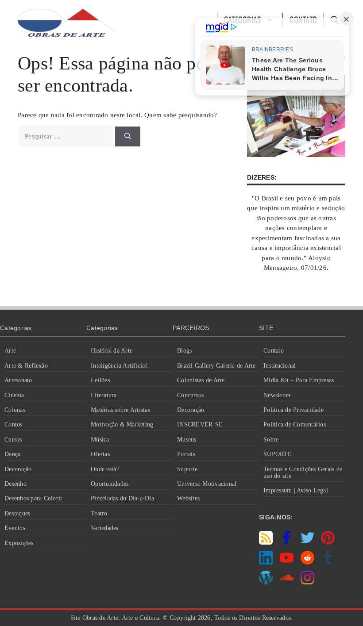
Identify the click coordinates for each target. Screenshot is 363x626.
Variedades (105, 528)
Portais (186, 454)
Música (100, 439)
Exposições (19, 543)
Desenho (15, 483)
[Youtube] (286, 562)
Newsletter (277, 395)
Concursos (190, 395)
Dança (12, 454)
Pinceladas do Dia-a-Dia (122, 498)
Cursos (13, 439)
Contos (13, 424)
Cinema (14, 395)
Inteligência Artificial (119, 365)
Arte (10, 350)
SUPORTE (277, 454)
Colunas (14, 410)
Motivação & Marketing (122, 424)
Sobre (270, 439)
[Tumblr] (328, 562)
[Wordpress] (266, 582)
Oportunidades (109, 483)
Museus (187, 439)
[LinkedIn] (266, 562)
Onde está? (105, 469)
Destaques (17, 513)
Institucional (279, 365)
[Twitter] (307, 542)
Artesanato (18, 380)
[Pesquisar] (127, 136)
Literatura (104, 395)
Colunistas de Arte (201, 380)
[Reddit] (307, 562)
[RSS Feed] (266, 542)
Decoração (17, 469)
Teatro (99, 513)
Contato (273, 350)
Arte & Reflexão (26, 365)
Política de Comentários (294, 424)
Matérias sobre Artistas (120, 410)
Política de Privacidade (293, 410)
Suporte (187, 469)
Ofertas (100, 454)
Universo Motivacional (206, 483)
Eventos (14, 528)
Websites (188, 498)
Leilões (100, 380)
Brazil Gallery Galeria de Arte (216, 365)
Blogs (184, 350)
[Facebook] (286, 542)
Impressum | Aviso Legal (295, 490)
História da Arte (111, 350)
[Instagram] (307, 582)
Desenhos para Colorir (33, 498)
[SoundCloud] (286, 582)
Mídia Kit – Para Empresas (298, 380)
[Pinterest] (328, 542)
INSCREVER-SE (200, 424)
